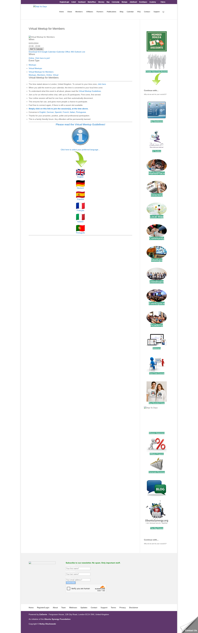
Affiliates (89, 12)
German (50, 112)
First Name (70, 566)
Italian (72, 112)
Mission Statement (157, 433)
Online (49, 75)
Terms (113, 608)
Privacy (122, 608)
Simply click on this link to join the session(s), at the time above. (58, 109)
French (66, 112)
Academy (152, 2)
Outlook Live (79, 52)
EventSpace (143, 2)
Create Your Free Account (157, 71)
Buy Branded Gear (157, 403)
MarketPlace (92, 2)
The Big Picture (156, 528)
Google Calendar (48, 52)
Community (115, 2)
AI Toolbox (156, 151)
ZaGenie (43, 614)
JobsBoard (133, 2)
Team (63, 608)
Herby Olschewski (47, 624)
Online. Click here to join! (39, 58)
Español (80, 199)
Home (61, 12)
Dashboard (81, 2)
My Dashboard (156, 121)
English (42, 112)
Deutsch (80, 188)
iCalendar (60, 52)
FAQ (138, 12)
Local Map (156, 216)
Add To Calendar (36, 49)
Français (80, 210)
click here (102, 84)
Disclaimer (133, 608)
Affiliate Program (157, 454)
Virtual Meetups (35, 68)
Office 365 (69, 52)
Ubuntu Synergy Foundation (57, 619)
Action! (73, 2)
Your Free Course (156, 373)
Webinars (157, 348)
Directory (101, 2)
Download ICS (35, 52)
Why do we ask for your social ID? (155, 94)
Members (79, 12)
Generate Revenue (157, 472)
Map (108, 2)
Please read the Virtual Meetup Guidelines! (80, 124)
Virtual (55, 75)
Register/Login (64, 2)
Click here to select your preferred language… (80, 150)
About (69, 12)
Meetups (124, 2)
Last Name (70, 571)
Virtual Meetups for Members (41, 72)
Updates (84, 608)
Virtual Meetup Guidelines (90, 91)
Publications (111, 12)
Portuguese (81, 112)
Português (80, 233)
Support (157, 12)
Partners (100, 12)
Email (68, 577)
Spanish (58, 112)
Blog (121, 12)
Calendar (130, 12)
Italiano (80, 221)
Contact (147, 12)
